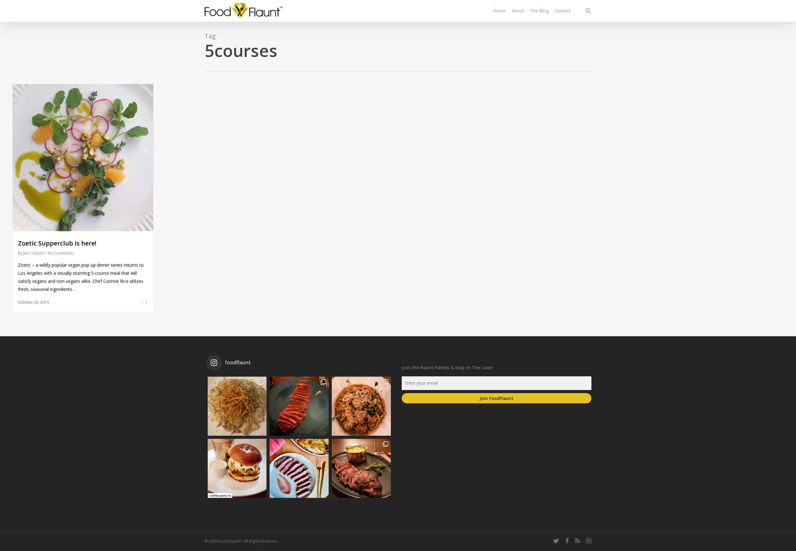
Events (38, 253)
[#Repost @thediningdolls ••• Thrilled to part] (299, 468)
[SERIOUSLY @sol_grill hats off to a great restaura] (361, 406)
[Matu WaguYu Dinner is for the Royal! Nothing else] (299, 406)
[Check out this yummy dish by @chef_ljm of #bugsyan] (361, 468)
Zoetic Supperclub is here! (57, 243)
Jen (26, 253)
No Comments (60, 253)
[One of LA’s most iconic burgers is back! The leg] (237, 468)
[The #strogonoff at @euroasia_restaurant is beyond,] (237, 406)
